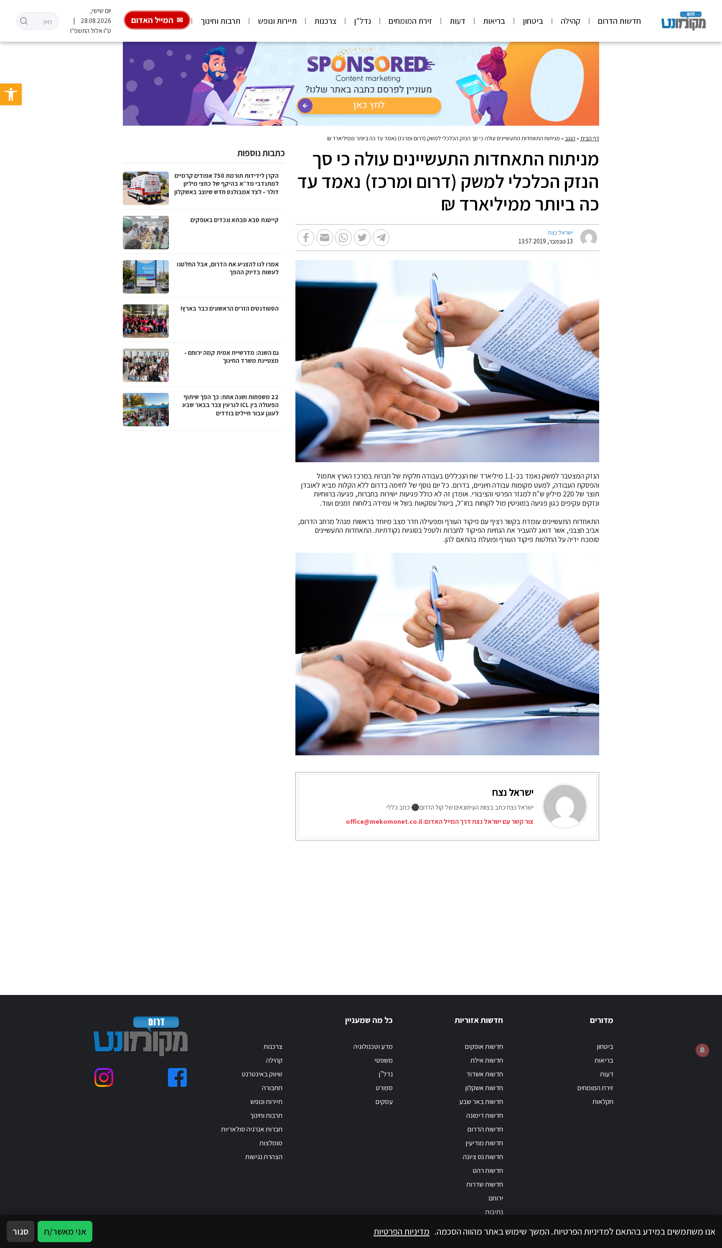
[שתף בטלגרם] (381, 237)
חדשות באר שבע (481, 1101)
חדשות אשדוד (484, 1073)
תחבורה (272, 1087)
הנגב (570, 138)
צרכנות (325, 20)
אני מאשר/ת (64, 1231)
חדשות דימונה (484, 1115)
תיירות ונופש (277, 20)
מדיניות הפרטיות (402, 1231)
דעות (457, 20)
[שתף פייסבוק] (305, 237)
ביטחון (533, 20)
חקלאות (602, 1101)
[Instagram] (103, 1077)
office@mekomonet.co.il (384, 821)
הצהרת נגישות (263, 1156)
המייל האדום (152, 20)
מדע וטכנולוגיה (373, 1046)
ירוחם (495, 1197)
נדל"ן (362, 20)
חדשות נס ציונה (483, 1156)
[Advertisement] (395, 907)
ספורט (384, 1087)
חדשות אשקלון (484, 1087)
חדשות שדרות (484, 1184)
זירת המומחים (410, 20)
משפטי (383, 1060)
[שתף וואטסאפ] (343, 237)
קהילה (570, 20)
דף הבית (589, 138)
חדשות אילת (486, 1060)
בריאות (494, 20)
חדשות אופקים (484, 1046)
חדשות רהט (488, 1170)
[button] (11, 94)
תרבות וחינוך (220, 20)
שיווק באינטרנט (262, 1073)
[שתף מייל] (324, 237)
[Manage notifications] (702, 1050)
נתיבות (494, 1211)
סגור (20, 1231)
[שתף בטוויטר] (362, 237)
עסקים (384, 1101)
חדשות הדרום (619, 20)
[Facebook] (177, 1077)
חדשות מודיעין (484, 1142)
